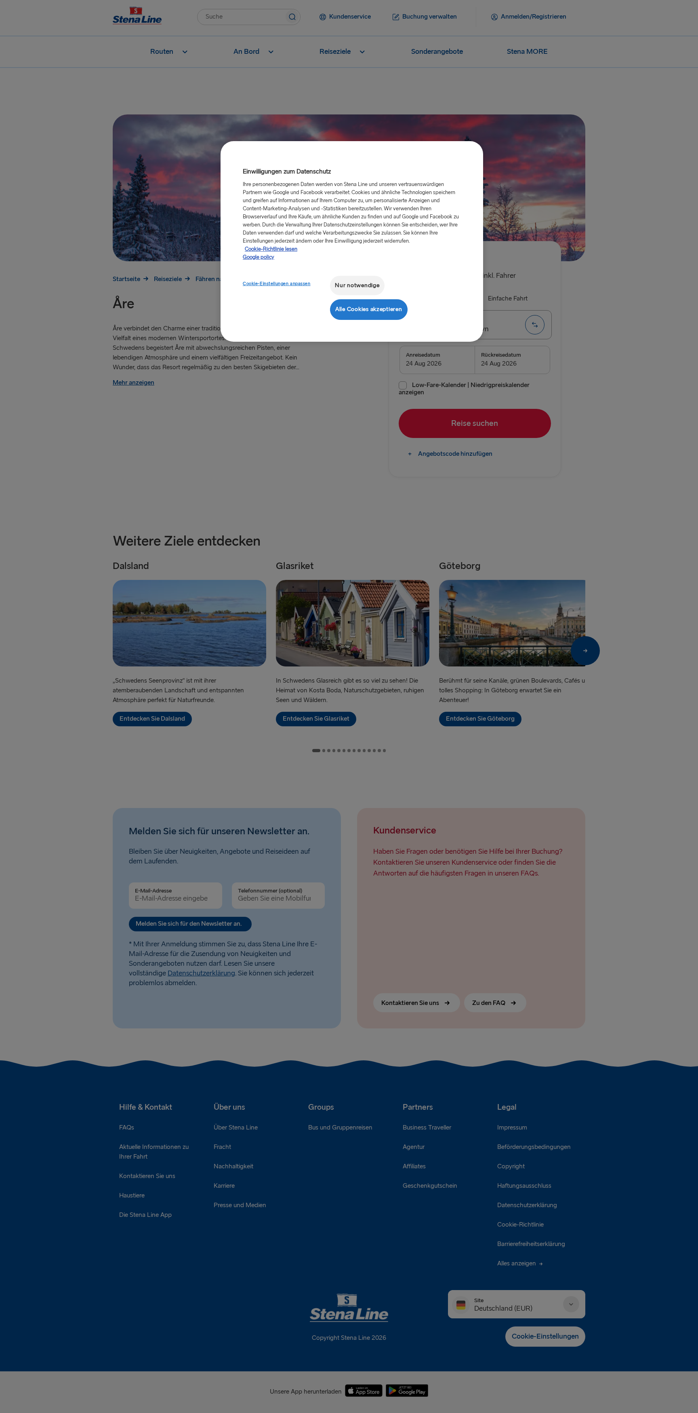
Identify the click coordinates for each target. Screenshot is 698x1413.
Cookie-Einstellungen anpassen (277, 283)
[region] (352, 241)
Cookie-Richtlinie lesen (271, 249)
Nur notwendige (357, 285)
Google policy (258, 257)
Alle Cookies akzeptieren (368, 309)
